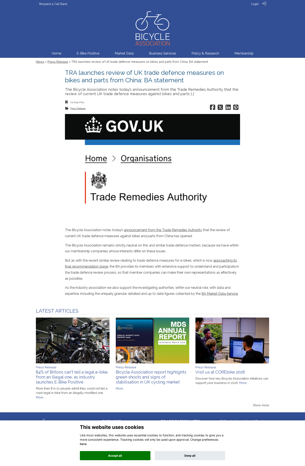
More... (40, 397)
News (40, 61)
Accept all (115, 455)
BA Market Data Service (219, 294)
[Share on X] (220, 108)
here (83, 444)
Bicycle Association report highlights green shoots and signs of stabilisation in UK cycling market (151, 377)
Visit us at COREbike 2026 (220, 372)
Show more (261, 405)
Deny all (189, 455)
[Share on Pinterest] (235, 108)
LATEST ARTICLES (57, 311)
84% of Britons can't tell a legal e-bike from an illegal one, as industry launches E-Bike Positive (72, 377)
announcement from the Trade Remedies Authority (163, 230)
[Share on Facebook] (212, 108)
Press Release (58, 61)
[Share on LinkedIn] (228, 108)
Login (255, 4)
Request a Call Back (53, 4)
